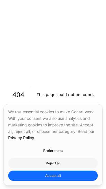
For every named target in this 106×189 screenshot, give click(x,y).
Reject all (53, 163)
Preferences (53, 150)
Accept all (53, 175)
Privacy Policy (21, 137)
